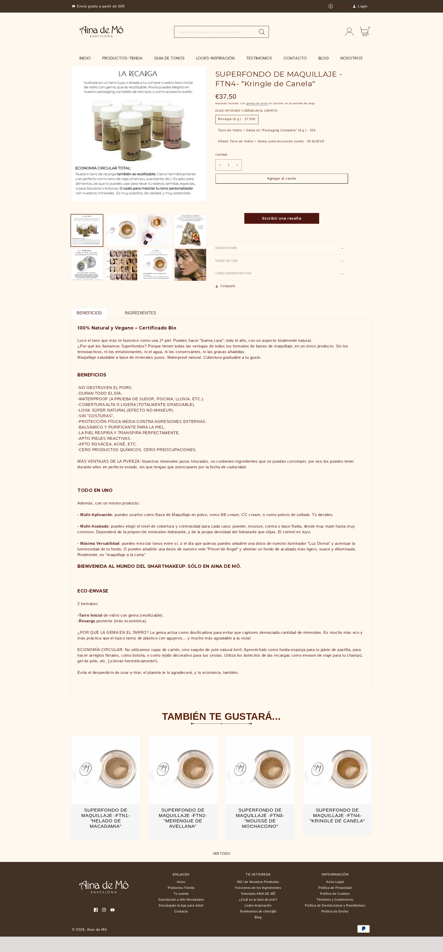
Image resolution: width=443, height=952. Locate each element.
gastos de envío (257, 103)
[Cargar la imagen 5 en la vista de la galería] (87, 265)
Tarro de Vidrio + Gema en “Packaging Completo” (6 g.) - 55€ (267, 130)
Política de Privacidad (334, 888)
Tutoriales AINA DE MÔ (258, 894)
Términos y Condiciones (335, 899)
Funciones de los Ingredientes (258, 888)
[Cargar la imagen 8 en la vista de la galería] (190, 265)
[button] (281, 248)
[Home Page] (102, 31)
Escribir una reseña (281, 218)
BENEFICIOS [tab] (89, 313)
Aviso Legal (335, 882)
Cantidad (221, 154)
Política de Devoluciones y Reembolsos (335, 905)
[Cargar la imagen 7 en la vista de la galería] (156, 265)
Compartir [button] (228, 286)
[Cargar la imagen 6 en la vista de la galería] (121, 265)
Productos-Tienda (181, 888)
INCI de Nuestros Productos (258, 882)
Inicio (181, 882)
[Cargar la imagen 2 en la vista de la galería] (121, 230)
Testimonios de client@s (258, 911)
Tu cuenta (181, 894)
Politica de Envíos (335, 911)
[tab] (113, 309)
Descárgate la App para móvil (181, 905)
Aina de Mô (97, 929)
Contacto (181, 911)
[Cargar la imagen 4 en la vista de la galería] (190, 230)
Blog (258, 917)
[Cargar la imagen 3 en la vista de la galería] (156, 230)
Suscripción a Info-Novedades (181, 899)
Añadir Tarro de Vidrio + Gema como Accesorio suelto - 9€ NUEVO (271, 141)
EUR (339, 6)
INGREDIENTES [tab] (140, 313)
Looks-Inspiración (258, 905)
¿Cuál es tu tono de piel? (258, 899)
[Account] (349, 32)
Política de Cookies (335, 894)
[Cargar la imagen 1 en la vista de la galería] (87, 230)
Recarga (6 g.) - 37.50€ (237, 119)
